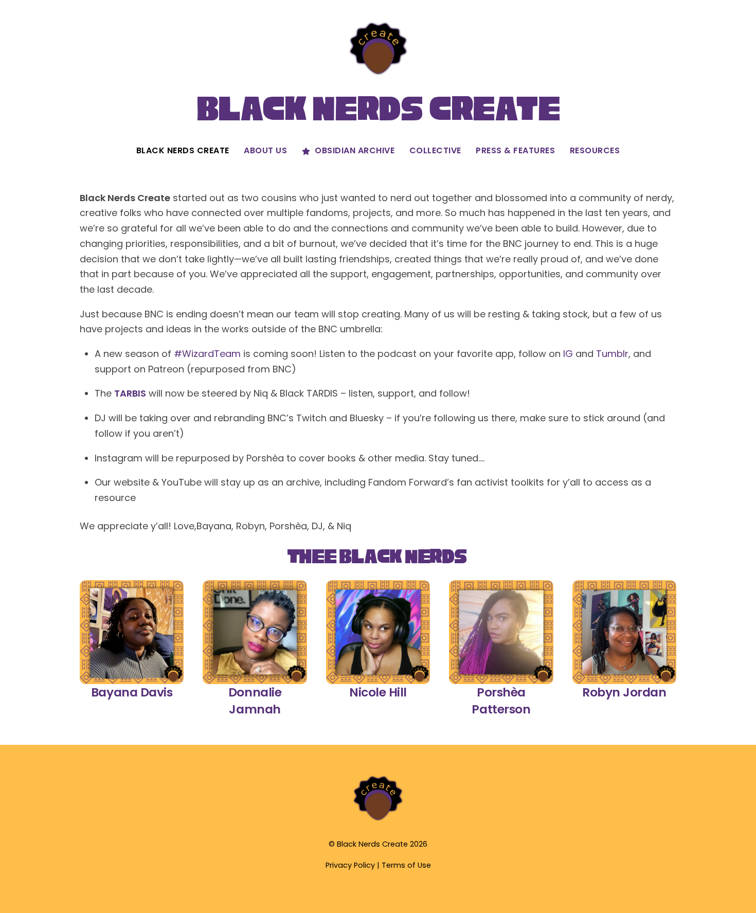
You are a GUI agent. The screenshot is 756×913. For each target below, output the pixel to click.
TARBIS (130, 393)
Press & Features (515, 150)
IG (568, 353)
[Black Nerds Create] (378, 820)
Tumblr (612, 353)
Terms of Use (406, 865)
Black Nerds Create (182, 150)
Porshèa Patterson (501, 701)
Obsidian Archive (354, 150)
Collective (435, 150)
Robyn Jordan (624, 692)
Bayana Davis (131, 692)
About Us (265, 150)
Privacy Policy (350, 865)
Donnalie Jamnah (254, 701)
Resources (595, 150)
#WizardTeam (207, 353)
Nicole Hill (378, 692)
